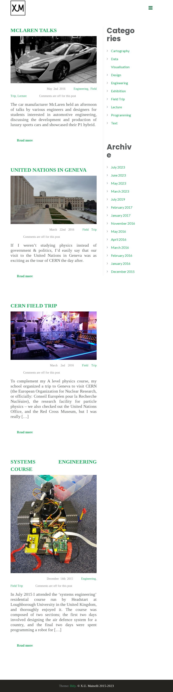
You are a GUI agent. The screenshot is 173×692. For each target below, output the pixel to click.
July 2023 (118, 167)
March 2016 (120, 247)
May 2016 (118, 231)
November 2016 (123, 223)
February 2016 (121, 255)
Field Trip (89, 229)
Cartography (120, 51)
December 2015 (123, 271)
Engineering (81, 88)
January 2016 (120, 263)
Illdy (73, 686)
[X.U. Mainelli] (18, 7)
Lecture (22, 96)
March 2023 (120, 191)
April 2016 (118, 239)
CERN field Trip (34, 306)
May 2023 (118, 183)
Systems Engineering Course (54, 465)
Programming (121, 115)
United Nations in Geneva (48, 170)
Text (114, 123)
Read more (25, 140)
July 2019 (118, 199)
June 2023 (118, 175)
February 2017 (121, 207)
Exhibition (118, 91)
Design (116, 75)
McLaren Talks (34, 30)
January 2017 (120, 215)
